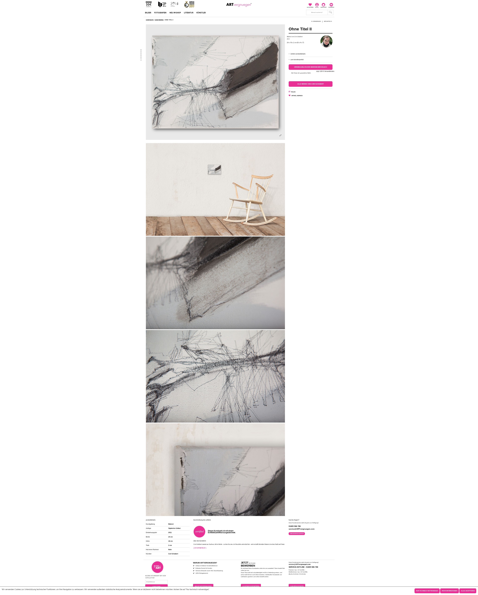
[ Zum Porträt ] (199, 548)
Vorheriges (316, 21)
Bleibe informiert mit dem (155, 575)
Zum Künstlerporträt (297, 59)
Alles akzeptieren (468, 591)
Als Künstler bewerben (250, 586)
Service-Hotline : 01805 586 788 (303, 567)
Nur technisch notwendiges (427, 591)
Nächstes (327, 21)
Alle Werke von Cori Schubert (310, 84)
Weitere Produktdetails (298, 54)
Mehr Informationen (449, 591)
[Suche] (319, 12)
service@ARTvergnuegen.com (300, 564)
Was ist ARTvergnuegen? (203, 586)
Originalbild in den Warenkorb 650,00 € (310, 67)
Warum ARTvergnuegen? (205, 563)
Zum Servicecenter (297, 533)
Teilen (293, 92)
